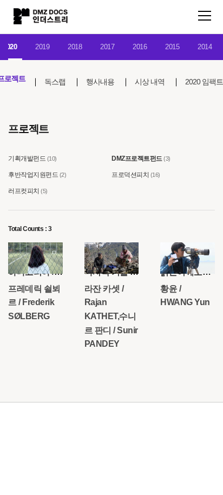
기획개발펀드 (26, 158)
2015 (172, 47)
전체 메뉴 (204, 16)
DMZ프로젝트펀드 (137, 158)
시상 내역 (150, 81)
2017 (107, 47)
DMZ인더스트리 (40, 16)
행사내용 (100, 81)
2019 (42, 47)
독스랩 (54, 81)
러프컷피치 (24, 191)
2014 (205, 47)
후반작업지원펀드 (33, 175)
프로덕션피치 (130, 175)
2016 (140, 47)
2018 (75, 47)
